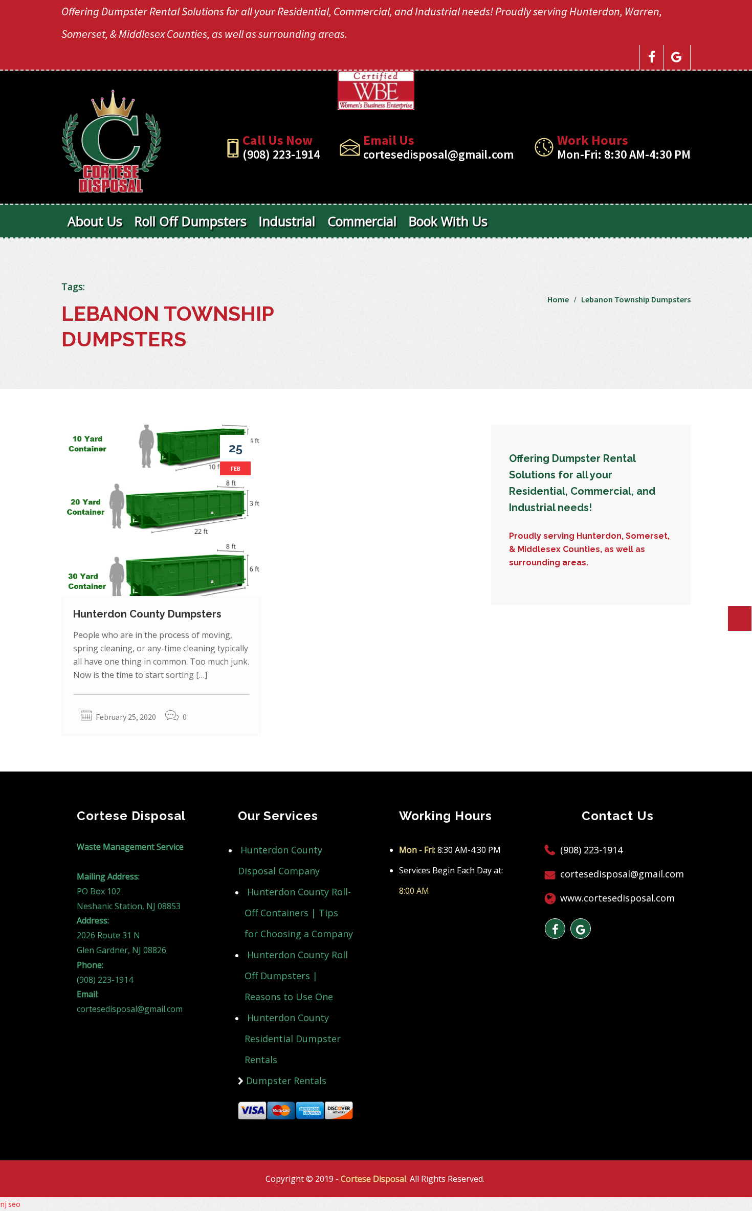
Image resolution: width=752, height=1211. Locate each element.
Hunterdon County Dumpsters (147, 614)
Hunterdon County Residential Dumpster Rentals (293, 1038)
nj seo (10, 1204)
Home (558, 299)
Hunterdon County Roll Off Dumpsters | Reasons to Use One (296, 976)
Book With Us (448, 221)
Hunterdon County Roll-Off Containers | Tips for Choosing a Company (299, 913)
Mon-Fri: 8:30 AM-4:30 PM (624, 154)
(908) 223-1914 (281, 154)
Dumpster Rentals (286, 1080)
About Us (95, 221)
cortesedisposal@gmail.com (438, 154)
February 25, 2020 (126, 717)
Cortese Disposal (373, 1178)
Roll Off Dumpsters (191, 221)
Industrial (287, 221)
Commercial (361, 221)
